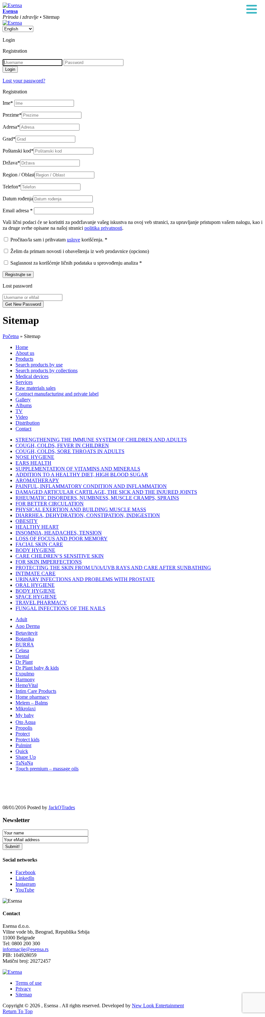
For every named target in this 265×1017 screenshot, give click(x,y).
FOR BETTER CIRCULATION (50, 503)
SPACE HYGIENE (36, 596)
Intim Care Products (36, 691)
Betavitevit (26, 633)
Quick (22, 751)
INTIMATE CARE (36, 573)
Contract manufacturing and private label (57, 394)
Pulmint (23, 745)
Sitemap (24, 994)
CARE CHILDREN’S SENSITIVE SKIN (60, 556)
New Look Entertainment (158, 1005)
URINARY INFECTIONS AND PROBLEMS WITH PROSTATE (85, 579)
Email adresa (18, 210)
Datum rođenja (18, 198)
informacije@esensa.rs (25, 949)
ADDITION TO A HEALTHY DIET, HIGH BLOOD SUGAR (82, 474)
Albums (24, 405)
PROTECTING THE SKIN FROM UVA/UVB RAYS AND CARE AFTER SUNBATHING (113, 567)
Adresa (11, 127)
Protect (23, 733)
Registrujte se (18, 274)
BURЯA (25, 644)
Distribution (28, 423)
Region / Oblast (19, 174)
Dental (22, 656)
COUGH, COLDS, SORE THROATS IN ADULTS (70, 451)
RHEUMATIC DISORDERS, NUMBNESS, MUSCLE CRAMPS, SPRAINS (97, 498)
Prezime (12, 115)
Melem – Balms (32, 702)
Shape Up (26, 757)
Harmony (25, 679)
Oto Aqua (26, 722)
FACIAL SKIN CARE (39, 544)
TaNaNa (24, 763)
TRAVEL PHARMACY (41, 602)
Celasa (22, 650)
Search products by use (39, 364)
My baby (25, 715)
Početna (11, 336)
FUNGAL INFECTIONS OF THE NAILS (60, 608)
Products (24, 359)
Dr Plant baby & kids (37, 668)
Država (11, 162)
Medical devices (32, 376)
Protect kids (27, 739)
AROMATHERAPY (37, 480)
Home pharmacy (32, 697)
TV (19, 411)
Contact (23, 428)
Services (24, 382)
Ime (8, 103)
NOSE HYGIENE (35, 457)
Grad (9, 139)
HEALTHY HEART (37, 527)
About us (25, 353)
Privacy (23, 988)
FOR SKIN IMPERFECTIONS (49, 562)
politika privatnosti (103, 228)
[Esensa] (12, 5)
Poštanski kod (18, 151)
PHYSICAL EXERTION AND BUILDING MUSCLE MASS (81, 509)
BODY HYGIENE (35, 550)
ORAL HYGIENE (35, 585)
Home (22, 347)
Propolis (24, 728)
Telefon (12, 186)
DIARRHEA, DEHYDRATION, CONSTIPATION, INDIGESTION (88, 515)
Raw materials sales (36, 388)
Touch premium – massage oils (47, 768)
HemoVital (27, 685)
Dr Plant (24, 662)
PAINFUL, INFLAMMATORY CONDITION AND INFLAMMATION (91, 486)
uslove (73, 239)
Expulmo (25, 673)
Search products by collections (47, 370)
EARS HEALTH (33, 463)
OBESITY (27, 521)
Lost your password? (24, 80)
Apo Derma (28, 626)
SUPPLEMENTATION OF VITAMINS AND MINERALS (78, 468)
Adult (21, 619)
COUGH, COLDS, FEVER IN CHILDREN (62, 445)
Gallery (23, 399)
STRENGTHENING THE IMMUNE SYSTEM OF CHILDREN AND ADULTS (101, 439)
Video (22, 417)
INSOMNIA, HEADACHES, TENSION (59, 532)
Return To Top (18, 1011)
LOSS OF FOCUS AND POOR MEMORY (62, 538)
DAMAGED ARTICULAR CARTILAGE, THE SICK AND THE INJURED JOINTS (106, 492)
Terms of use (29, 983)
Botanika (25, 638)
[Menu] (252, 10)
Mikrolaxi (26, 708)
